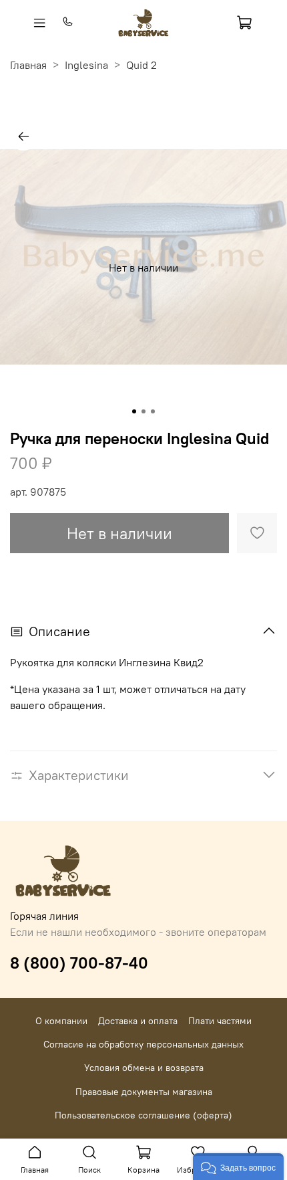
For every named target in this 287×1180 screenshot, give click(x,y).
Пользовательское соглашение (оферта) (143, 1115)
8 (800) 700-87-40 (79, 963)
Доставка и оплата (138, 1021)
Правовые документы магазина (143, 1092)
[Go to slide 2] (143, 411)
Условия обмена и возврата (144, 1068)
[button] (238, 1166)
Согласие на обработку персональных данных (143, 1044)
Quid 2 (141, 65)
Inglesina (86, 65)
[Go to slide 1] (134, 411)
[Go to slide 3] (153, 411)
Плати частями (220, 1021)
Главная (28, 65)
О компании (61, 1021)
